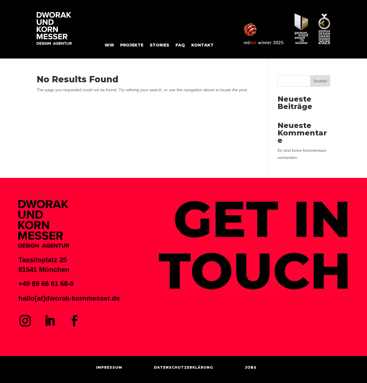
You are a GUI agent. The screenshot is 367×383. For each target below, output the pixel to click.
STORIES (159, 45)
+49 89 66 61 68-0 (46, 283)
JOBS (251, 367)
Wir (109, 45)
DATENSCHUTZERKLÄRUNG (183, 367)
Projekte (131, 45)
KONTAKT (202, 45)
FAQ (180, 45)
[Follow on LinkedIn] (49, 321)
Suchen (320, 81)
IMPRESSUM (109, 367)
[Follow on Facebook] (74, 321)
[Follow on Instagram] (25, 321)
